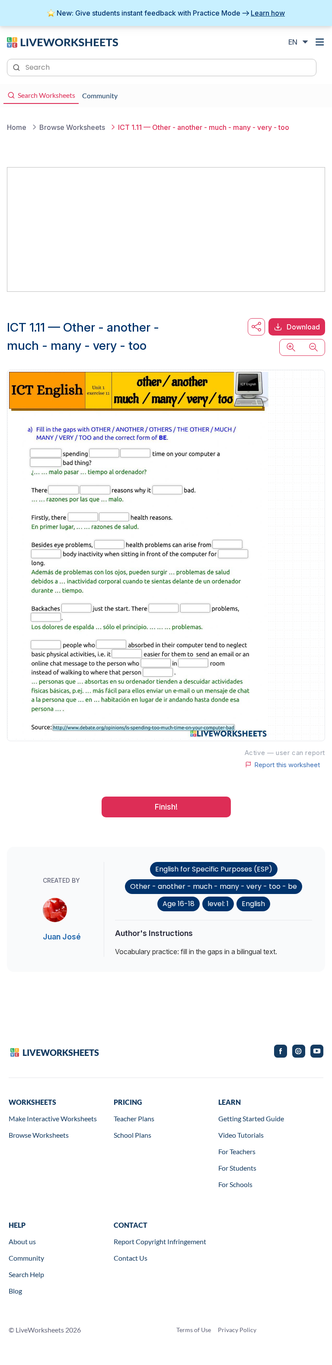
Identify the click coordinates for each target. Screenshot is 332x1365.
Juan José (62, 936)
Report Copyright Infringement (160, 1241)
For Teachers (236, 1151)
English (253, 904)
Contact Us (130, 1258)
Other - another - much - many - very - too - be (213, 886)
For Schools (235, 1184)
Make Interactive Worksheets (53, 1118)
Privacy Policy (237, 1329)
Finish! (166, 806)
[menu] (320, 42)
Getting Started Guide (251, 1118)
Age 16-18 (179, 904)
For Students (237, 1168)
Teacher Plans (134, 1118)
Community (26, 1258)
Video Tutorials (241, 1135)
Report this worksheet (287, 764)
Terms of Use (193, 1329)
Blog (15, 1291)
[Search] (17, 66)
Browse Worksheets (39, 1135)
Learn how (268, 13)
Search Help (26, 1274)
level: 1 (218, 904)
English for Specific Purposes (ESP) (213, 869)
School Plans (132, 1135)
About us (22, 1241)
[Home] (62, 41)
